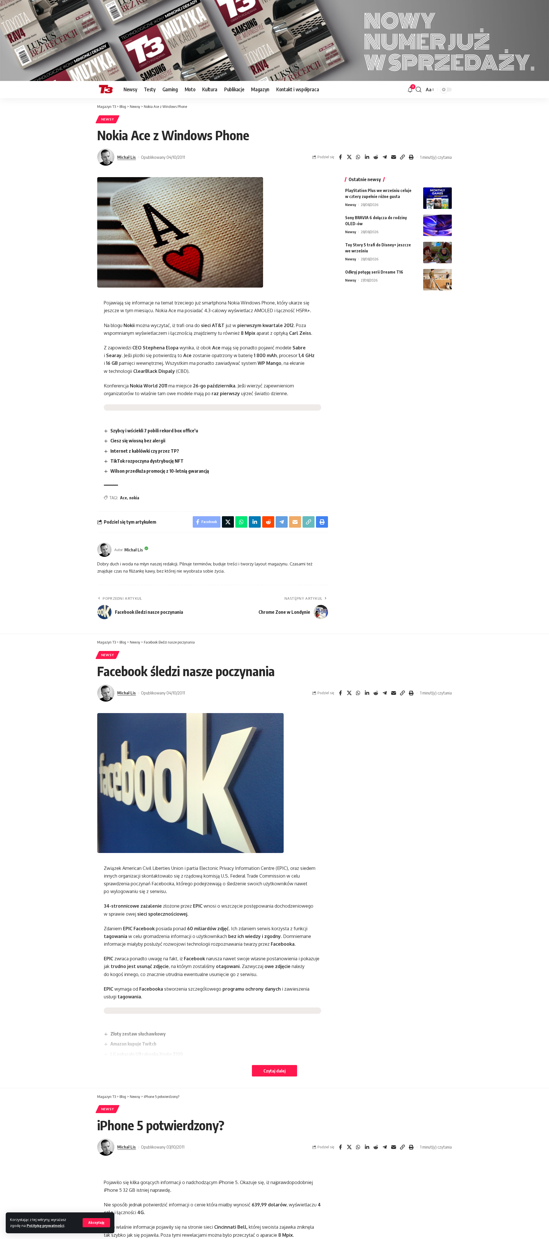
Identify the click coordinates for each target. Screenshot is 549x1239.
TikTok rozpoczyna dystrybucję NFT (147, 461)
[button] (96, 1222)
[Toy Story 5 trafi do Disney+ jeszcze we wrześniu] (437, 252)
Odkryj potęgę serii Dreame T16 (374, 272)
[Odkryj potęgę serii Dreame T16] (437, 279)
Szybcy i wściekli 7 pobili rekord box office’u (154, 431)
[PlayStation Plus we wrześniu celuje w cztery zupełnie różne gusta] (437, 198)
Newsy (107, 119)
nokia (134, 497)
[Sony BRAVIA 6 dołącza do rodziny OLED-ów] (437, 225)
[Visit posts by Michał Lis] (105, 157)
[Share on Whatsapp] (358, 157)
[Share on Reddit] (376, 157)
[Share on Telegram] (385, 157)
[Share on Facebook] (340, 157)
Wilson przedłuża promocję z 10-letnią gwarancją (159, 471)
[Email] (393, 157)
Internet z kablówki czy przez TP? (144, 451)
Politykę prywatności (45, 1225)
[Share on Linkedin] (367, 157)
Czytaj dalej (274, 1070)
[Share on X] (349, 157)
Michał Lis (126, 157)
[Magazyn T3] (105, 89)
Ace (123, 497)
